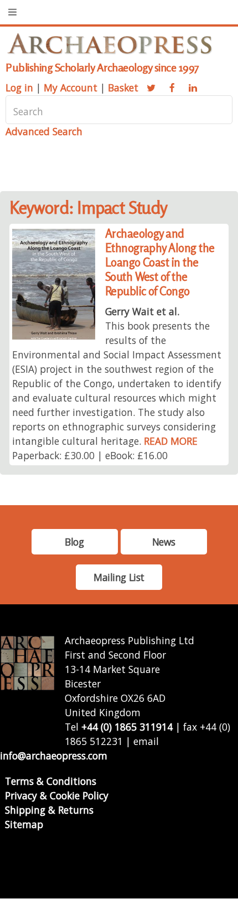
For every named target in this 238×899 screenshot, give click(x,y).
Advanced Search (44, 131)
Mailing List (119, 577)
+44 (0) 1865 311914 (127, 726)
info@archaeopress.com (53, 755)
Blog (74, 541)
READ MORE (171, 441)
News (163, 541)
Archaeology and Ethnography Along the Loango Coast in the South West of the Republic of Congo (160, 262)
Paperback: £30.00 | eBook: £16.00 (90, 455)
